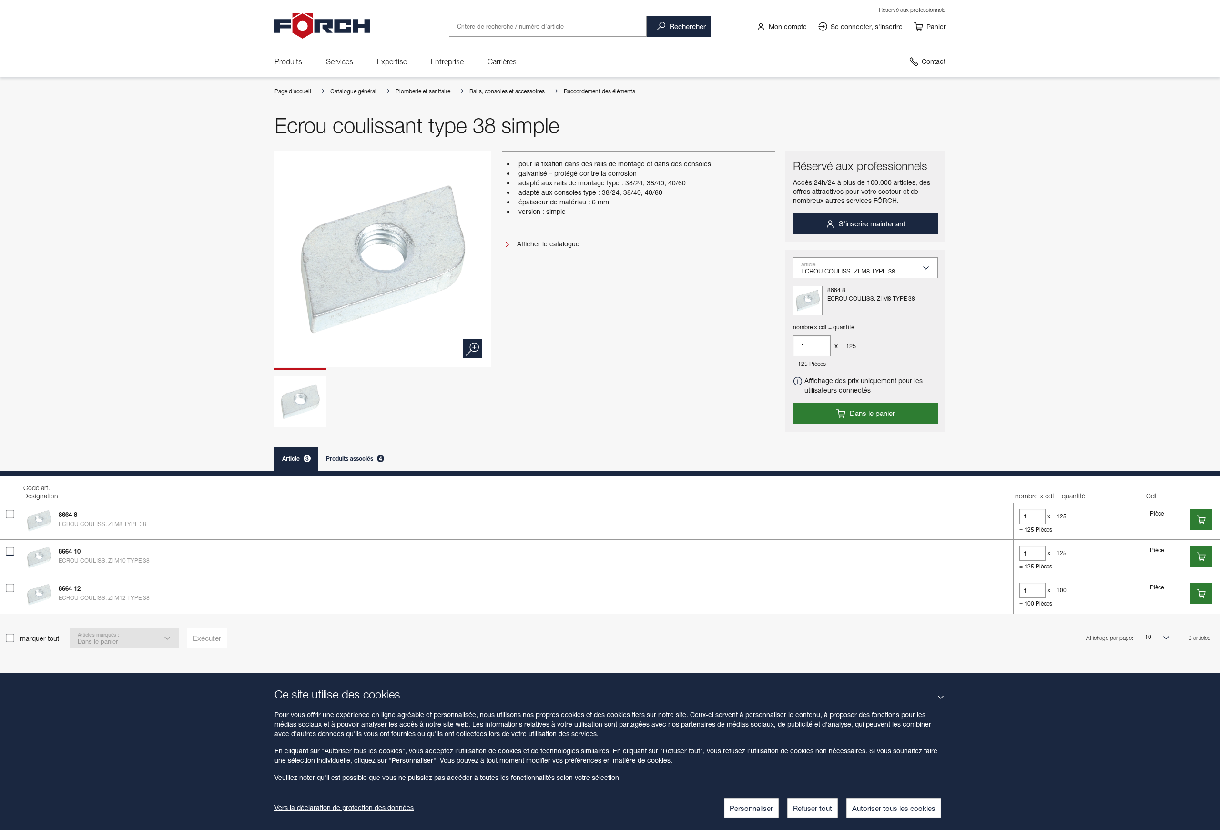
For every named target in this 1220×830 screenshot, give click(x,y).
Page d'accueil (292, 91)
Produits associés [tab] (354, 458)
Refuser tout (812, 808)
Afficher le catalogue (547, 244)
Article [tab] (295, 458)
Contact (934, 61)
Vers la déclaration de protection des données (344, 807)
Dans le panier (871, 413)
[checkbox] (10, 514)
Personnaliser (751, 808)
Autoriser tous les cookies (893, 808)
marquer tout (39, 638)
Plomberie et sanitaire (423, 91)
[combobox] (869, 270)
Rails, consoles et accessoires (507, 91)
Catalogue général (353, 91)
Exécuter (207, 638)
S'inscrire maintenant (871, 223)
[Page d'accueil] (322, 26)
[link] (782, 26)
